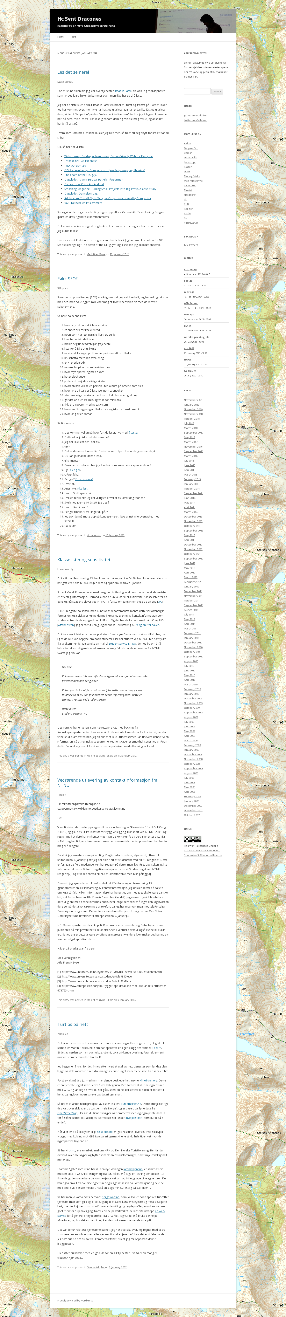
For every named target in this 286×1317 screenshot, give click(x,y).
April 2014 (189, 507)
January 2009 (191, 749)
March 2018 (190, 428)
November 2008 (193, 759)
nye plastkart (134, 1118)
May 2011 (189, 619)
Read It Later (123, 91)
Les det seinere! (73, 72)
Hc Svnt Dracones (79, 18)
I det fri (156, 1048)
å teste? (133, 432)
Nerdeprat (190, 194)
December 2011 (193, 591)
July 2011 (189, 614)
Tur (103, 1267)
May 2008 (189, 787)
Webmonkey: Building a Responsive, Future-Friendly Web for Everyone (108, 156)
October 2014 (192, 488)
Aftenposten (66, 625)
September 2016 (193, 451)
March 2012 (190, 577)
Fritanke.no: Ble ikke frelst (80, 161)
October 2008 (192, 763)
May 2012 (189, 568)
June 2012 (189, 563)
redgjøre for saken (147, 625)
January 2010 (191, 694)
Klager (188, 166)
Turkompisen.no (131, 1104)
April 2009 (189, 735)
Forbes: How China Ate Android (84, 184)
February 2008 (192, 796)
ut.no (72, 1150)
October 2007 (192, 815)
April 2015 (189, 470)
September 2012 (193, 558)
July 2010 (189, 666)
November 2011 (193, 596)
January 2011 (191, 638)
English (188, 152)
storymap (190, 269)
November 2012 (193, 549)
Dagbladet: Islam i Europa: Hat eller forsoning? (93, 179)
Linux (187, 171)
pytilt (187, 325)
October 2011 (192, 600)
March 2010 (190, 684)
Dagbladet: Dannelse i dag (80, 193)
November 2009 (193, 703)
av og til (75, 470)
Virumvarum (94, 535)
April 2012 (189, 572)
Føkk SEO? (67, 278)
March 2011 (190, 628)
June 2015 (189, 465)
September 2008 (193, 768)
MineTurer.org (148, 1080)
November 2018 (193, 414)
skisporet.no (105, 1132)
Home (60, 37)
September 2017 (193, 432)
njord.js (189, 292)
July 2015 (189, 460)
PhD (186, 204)
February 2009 (192, 745)
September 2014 (193, 493)
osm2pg (189, 314)
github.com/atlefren (195, 115)
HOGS (188, 359)
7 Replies (62, 1034)
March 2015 (190, 474)
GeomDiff (190, 371)
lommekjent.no (133, 1169)
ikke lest (82, 488)
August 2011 (191, 610)
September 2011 (193, 605)
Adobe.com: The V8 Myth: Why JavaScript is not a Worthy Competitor (107, 198)
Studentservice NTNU (122, 643)
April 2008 (189, 791)
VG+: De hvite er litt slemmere (83, 203)
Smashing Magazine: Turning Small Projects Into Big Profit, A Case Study (110, 189)
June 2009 (189, 726)
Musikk (188, 190)
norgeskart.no (110, 1197)
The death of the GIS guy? (80, 175)
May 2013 (189, 535)
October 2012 (192, 554)
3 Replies (62, 288)
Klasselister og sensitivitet (84, 559)
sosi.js (188, 280)
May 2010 (189, 675)
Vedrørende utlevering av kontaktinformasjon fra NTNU (107, 782)
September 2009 (193, 712)
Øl (185, 199)
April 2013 (189, 540)
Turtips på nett (72, 1024)
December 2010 (193, 642)
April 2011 (189, 624)
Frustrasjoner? (84, 479)
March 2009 (190, 740)
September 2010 (193, 656)
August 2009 (191, 717)
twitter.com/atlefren (195, 120)
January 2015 (191, 484)
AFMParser (191, 303)
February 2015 (192, 479)
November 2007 (193, 810)
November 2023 (193, 400)
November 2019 (193, 409)
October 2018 (192, 418)
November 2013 (193, 521)
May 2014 (189, 502)
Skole (110, 755)
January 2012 (191, 586)
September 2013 (193, 530)
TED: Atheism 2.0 (75, 165)
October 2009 (192, 708)
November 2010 (193, 647)
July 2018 (189, 423)
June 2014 (189, 498)
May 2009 (189, 731)
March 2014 (190, 512)
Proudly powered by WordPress (75, 1300)
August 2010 (191, 661)
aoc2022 (189, 348)
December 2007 (193, 805)
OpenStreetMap (67, 1113)
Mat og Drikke (192, 176)
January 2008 (191, 801)
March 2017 (190, 442)
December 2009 (193, 698)
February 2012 (192, 582)
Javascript (190, 162)
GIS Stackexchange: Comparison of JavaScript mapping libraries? (104, 170)
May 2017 (189, 437)
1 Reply (61, 794)
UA (160, 601)
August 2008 (191, 773)
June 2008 (189, 782)
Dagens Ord (191, 148)
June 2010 (189, 670)
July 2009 (189, 722)
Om (74, 37)
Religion (188, 208)
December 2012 (193, 544)
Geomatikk (93, 1267)
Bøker (187, 143)
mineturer (190, 185)
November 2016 (193, 446)
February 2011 (192, 633)
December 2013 (193, 516)
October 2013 (192, 526)
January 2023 (191, 404)
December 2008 (193, 754)
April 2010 (189, 680)
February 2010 (192, 689)
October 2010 (192, 652)
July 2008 (189, 777)
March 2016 (190, 456)
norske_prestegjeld (197, 337)
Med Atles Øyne (96, 254)
